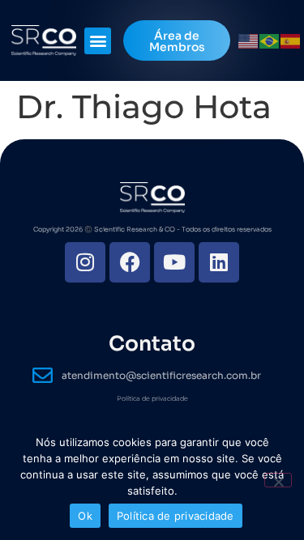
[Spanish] (291, 40)
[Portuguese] (269, 40)
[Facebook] (129, 262)
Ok (85, 515)
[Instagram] (85, 262)
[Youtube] (174, 262)
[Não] (278, 480)
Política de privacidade (152, 398)
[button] (97, 41)
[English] (248, 40)
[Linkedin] (219, 262)
